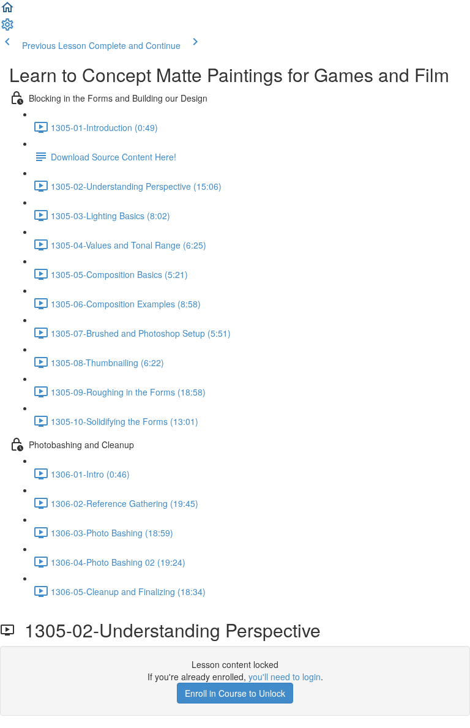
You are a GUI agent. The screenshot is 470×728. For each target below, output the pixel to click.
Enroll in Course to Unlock (235, 693)
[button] (7, 11)
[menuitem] (7, 28)
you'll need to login (284, 676)
